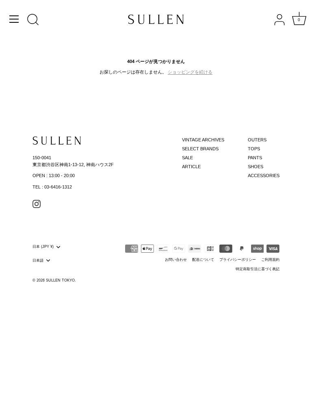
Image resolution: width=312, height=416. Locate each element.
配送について (203, 260)
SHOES (255, 166)
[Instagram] (36, 203)
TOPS (254, 148)
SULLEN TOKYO (60, 280)
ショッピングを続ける (190, 71)
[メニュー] (14, 19)
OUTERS (257, 139)
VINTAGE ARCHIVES (203, 139)
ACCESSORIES (264, 175)
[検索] (33, 20)
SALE (187, 157)
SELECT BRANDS (200, 148)
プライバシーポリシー (237, 260)
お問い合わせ (176, 260)
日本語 (37, 260)
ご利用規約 (270, 260)
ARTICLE (191, 166)
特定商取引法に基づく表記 (258, 269)
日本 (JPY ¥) (43, 247)
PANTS (255, 157)
